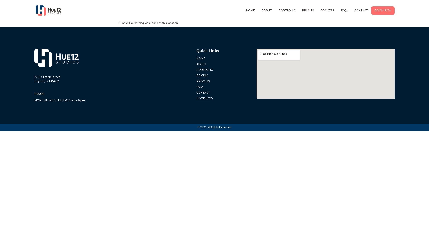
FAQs (344, 10)
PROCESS (327, 10)
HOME (250, 10)
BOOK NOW (383, 10)
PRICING (308, 10)
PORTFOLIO (287, 10)
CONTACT (361, 10)
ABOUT (267, 10)
